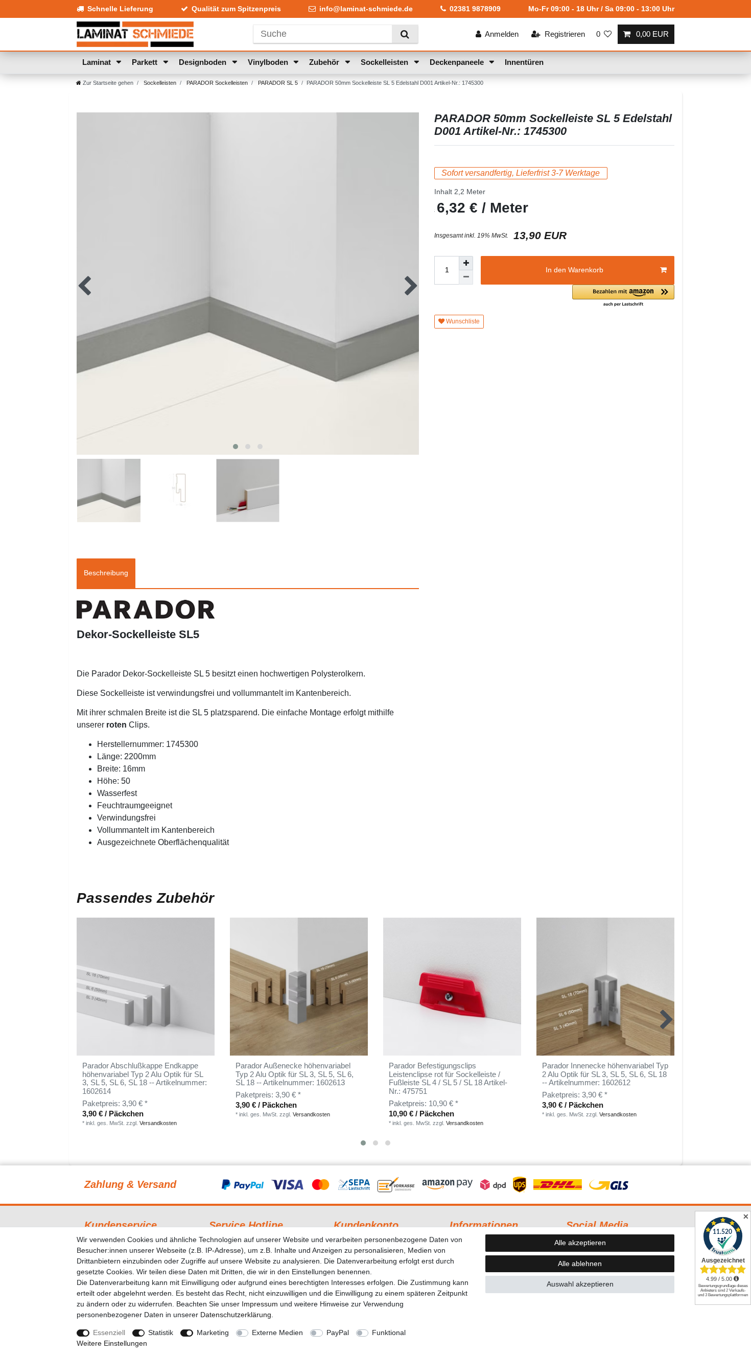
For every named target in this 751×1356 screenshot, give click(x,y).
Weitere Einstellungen (112, 1343)
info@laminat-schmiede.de (366, 9)
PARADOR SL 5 (277, 83)
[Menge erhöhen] (466, 263)
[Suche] (405, 34)
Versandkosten (158, 1123)
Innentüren (524, 62)
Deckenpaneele (458, 62)
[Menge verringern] (466, 277)
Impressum (260, 1304)
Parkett (145, 62)
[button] (623, 296)
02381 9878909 (475, 9)
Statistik (160, 1332)
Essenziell (109, 1332)
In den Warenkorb (574, 270)
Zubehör (325, 62)
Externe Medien (277, 1332)
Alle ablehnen (580, 1263)
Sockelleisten (385, 62)
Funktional (389, 1332)
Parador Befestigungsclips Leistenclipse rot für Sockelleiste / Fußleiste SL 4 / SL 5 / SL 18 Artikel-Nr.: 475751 (448, 1079)
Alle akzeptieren (580, 1242)
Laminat (97, 62)
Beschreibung (106, 573)
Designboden (203, 62)
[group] (299, 987)
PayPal (337, 1332)
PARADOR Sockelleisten (216, 83)
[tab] (106, 573)
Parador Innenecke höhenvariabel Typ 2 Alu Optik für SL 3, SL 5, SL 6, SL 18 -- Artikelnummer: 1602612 (605, 1074)
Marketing (213, 1332)
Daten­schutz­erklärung (235, 1315)
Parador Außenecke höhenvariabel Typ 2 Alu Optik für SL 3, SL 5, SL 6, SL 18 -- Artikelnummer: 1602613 (295, 1074)
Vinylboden (269, 62)
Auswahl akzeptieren (580, 1284)
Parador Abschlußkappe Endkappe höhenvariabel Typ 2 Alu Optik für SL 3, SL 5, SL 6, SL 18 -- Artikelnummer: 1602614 (144, 1079)
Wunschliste (462, 321)
